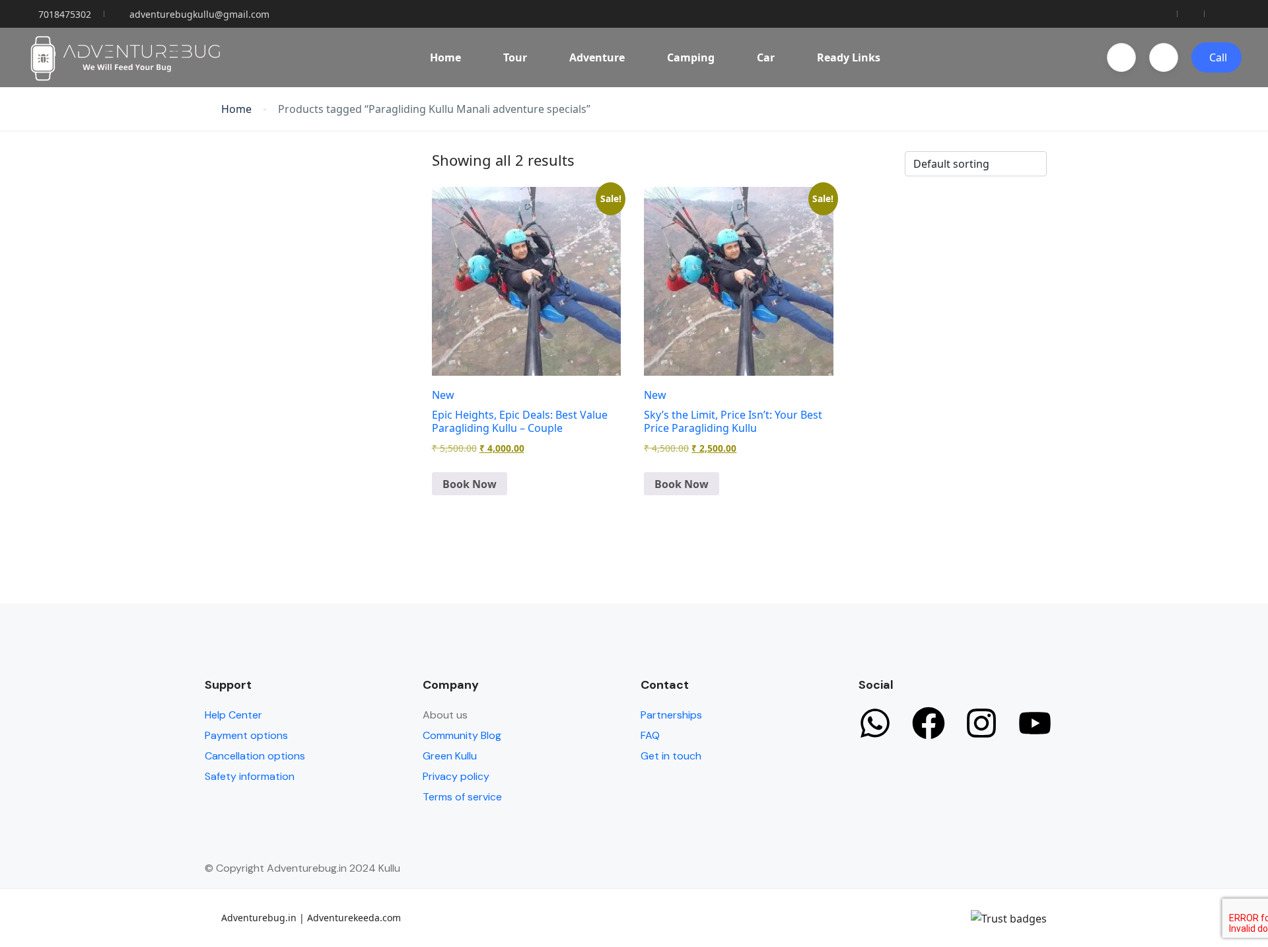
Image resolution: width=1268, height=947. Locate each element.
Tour (515, 57)
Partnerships (671, 715)
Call (1218, 57)
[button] (1121, 57)
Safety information (250, 776)
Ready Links (848, 57)
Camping (691, 57)
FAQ (650, 735)
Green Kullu (450, 756)
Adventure (597, 57)
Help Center (233, 715)
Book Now (469, 484)
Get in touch (671, 756)
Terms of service (462, 797)
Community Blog (462, 735)
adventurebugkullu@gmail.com (199, 14)
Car (766, 57)
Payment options (246, 735)
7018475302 (64, 14)
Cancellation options (255, 756)
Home (445, 57)
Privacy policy (456, 776)
